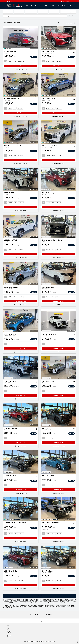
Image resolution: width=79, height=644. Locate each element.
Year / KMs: (52, 12)
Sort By (62, 23)
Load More (39, 595)
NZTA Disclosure (51, 641)
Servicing (46, 5)
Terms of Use (44, 641)
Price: (40, 12)
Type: (16, 12)
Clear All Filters (72, 16)
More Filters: (64, 12)
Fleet (36, 5)
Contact (58, 5)
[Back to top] (77, 642)
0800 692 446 (12, 1)
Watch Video (34, 48)
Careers (70, 5)
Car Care (52, 5)
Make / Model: (29, 12)
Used (31, 5)
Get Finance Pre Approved (21, 65)
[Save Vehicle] (36, 52)
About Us (64, 5)
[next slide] (37, 38)
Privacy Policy (38, 641)
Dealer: (5, 12)
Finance (40, 5)
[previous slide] (4, 38)
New (27, 5)
